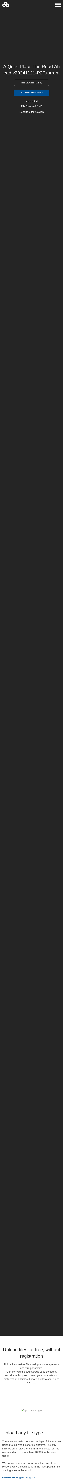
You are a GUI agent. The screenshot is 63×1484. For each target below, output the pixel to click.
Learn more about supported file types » (18, 1478)
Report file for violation (31, 112)
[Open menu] (58, 5)
